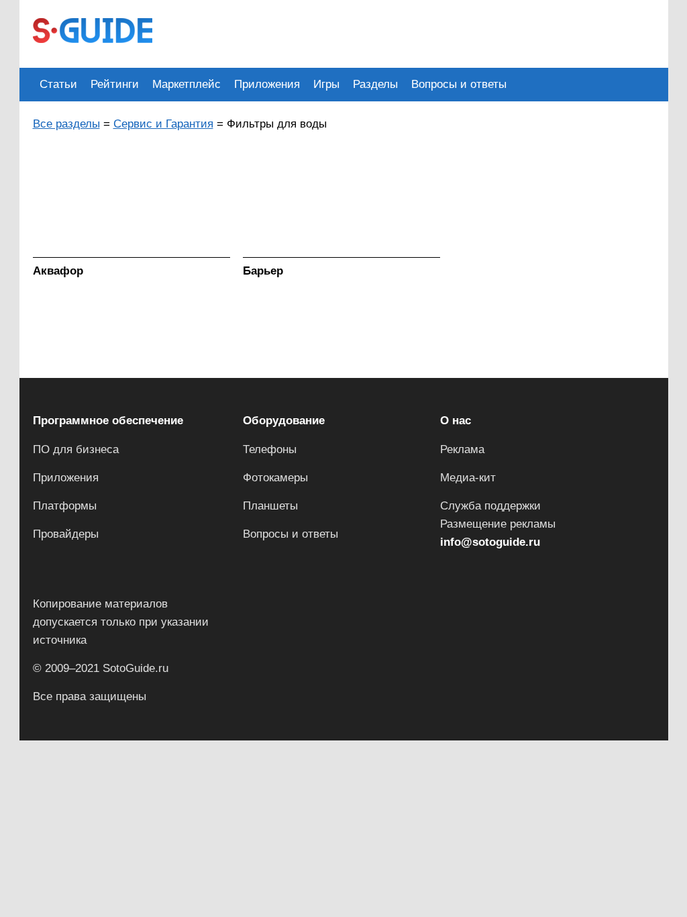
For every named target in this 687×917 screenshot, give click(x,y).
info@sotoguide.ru (490, 542)
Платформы (65, 505)
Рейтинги (115, 84)
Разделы (375, 84)
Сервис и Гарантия (163, 123)
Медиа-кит (468, 477)
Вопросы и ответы (459, 84)
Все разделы (66, 123)
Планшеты (270, 505)
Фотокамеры (275, 477)
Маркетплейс (186, 84)
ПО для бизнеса (76, 449)
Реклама (462, 449)
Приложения (267, 84)
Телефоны (270, 449)
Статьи (58, 84)
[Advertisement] (410, 32)
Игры (326, 84)
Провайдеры (66, 534)
